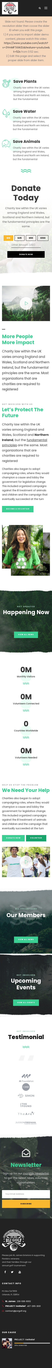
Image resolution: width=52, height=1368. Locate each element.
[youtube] (20, 1272)
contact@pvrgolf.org (15, 1310)
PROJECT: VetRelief (24, 1339)
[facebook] (5, 1272)
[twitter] (12, 1272)
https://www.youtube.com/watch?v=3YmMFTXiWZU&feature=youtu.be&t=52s (26, 47)
